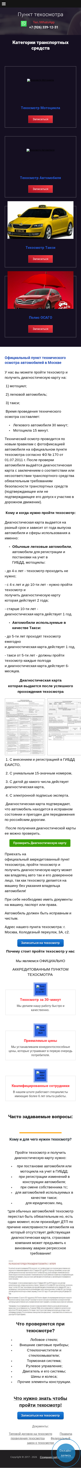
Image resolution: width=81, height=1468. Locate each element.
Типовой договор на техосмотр (30, 1433)
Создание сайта (50, 1457)
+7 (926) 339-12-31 (43, 27)
